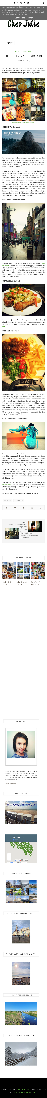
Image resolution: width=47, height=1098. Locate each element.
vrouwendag (7, 485)
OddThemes (22, 1089)
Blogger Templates (25, 1093)
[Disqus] (23, 622)
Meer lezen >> (10, 784)
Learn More (20, 18)
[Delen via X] (15, 507)
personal (28, 52)
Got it (30, 18)
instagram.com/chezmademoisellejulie (23, 122)
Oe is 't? (18, 52)
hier (3, 326)
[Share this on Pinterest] (23, 507)
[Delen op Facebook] (6, 507)
